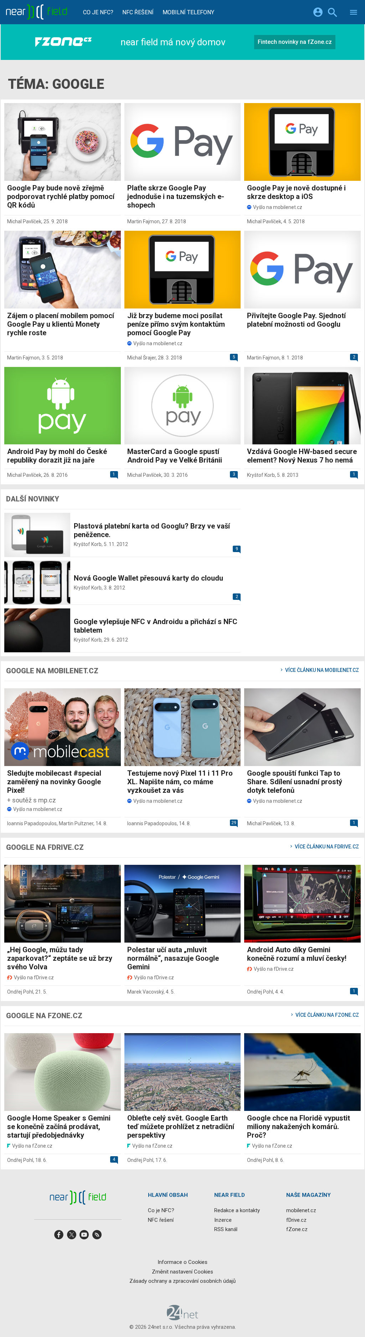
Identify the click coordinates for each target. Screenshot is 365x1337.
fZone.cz (297, 1229)
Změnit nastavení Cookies (182, 1271)
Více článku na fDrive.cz (326, 846)
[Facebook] (58, 1237)
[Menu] (353, 13)
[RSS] (97, 1237)
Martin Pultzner (76, 823)
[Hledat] (332, 13)
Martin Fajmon (143, 221)
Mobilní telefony (188, 12)
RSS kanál (225, 1229)
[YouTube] (84, 1237)
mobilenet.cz (301, 1210)
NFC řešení (138, 12)
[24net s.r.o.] (183, 1318)
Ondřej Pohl (20, 992)
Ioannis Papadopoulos (32, 823)
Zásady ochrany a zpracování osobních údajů (182, 1281)
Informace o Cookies (182, 1262)
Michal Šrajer (141, 358)
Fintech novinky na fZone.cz (295, 42)
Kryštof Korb (261, 475)
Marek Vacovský (145, 992)
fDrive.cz (296, 1219)
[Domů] (36, 12)
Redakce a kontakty (237, 1210)
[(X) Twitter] (71, 1237)
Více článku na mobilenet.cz (321, 670)
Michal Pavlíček (24, 221)
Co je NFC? (98, 12)
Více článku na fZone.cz (326, 1015)
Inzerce (223, 1219)
